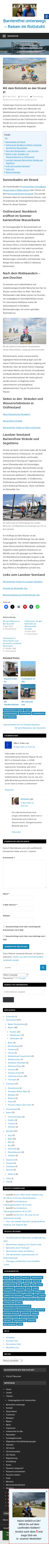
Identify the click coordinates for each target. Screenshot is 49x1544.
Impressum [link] (10, 1428)
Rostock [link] (40, 1310)
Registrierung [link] (11, 1458)
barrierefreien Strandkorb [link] (34, 186)
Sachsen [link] (11, 1069)
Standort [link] (9, 1445)
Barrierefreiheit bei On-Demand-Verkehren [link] (22, 724)
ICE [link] (35, 1295)
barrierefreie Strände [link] (13, 1281)
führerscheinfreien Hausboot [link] (20, 193)
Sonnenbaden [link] (38, 713)
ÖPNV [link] (20, 1324)
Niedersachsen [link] (31, 100)
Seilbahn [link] (11, 1155)
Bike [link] (10, 1142)
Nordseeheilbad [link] (10, 713)
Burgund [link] (11, 1098)
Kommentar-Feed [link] (13, 1344)
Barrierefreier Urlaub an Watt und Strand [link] (21, 427)
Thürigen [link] (31, 1321)
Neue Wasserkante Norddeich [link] (16, 414)
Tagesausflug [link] (19, 1321)
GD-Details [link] (10, 1455)
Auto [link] (10, 1135)
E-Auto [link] (39, 1285)
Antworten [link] (9, 790)
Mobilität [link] (10, 1131)
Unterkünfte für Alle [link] (14, 1431)
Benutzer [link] (9, 1481)
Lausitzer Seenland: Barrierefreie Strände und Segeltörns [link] (24, 161)
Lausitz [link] (28, 710)
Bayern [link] (11, 1027)
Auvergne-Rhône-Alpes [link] (18, 1091)
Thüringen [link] (12, 1079)
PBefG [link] (19, 1303)
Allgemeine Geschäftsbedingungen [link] (21, 1441)
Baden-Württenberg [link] (16, 1024)
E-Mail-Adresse (10, 905)
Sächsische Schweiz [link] (29, 1317)
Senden (8, 1000)
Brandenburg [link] (13, 1046)
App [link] (12, 1277)
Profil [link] (8, 1478)
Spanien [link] (9, 1170)
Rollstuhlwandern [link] (26, 1310)
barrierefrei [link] (37, 1277)
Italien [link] (8, 1112)
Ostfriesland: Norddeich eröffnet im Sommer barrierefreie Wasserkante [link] (24, 146)
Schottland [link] (10, 1166)
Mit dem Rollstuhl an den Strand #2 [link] (30, 728)
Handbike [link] (28, 1295)
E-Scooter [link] (20, 1288)
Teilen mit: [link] (10, 169)
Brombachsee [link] (9, 1285)
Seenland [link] (25, 1313)
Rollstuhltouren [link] (14, 1152)
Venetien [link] (11, 1127)
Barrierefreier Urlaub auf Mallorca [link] (20, 1251)
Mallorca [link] (11, 1174)
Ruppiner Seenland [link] (11, 1313)
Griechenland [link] (11, 1109)
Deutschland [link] (38, 96)
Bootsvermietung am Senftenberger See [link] (21, 595)
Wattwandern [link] (10, 717)
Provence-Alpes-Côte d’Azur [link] (20, 1105)
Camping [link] (26, 1285)
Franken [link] (13, 1032)
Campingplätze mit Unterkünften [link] (22, 1400)
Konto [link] (8, 1465)
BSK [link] (18, 1285)
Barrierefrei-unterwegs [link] (15, 1404)
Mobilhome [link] (19, 1299)
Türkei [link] (8, 1178)
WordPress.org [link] (12, 1347)
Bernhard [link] (24, 96)
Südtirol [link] (11, 1120)
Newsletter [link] (10, 1434)
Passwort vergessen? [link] (15, 1468)
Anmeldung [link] (11, 1461)
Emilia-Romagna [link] (15, 1117)
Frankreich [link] (10, 1084)
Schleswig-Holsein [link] (16, 1076)
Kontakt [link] (9, 1408)
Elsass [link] (10, 1101)
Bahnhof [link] (26, 1277)
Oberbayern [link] (15, 1038)
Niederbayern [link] (15, 1035)
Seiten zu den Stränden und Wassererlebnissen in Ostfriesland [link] (20, 155)
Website (6, 915)
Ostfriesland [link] (25, 713)
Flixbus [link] (29, 1292)
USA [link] (8, 1182)
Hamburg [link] (12, 1049)
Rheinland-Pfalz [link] (14, 1066)
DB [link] (33, 1285)
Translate (22, 978)
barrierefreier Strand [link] (13, 710)
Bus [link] (9, 1145)
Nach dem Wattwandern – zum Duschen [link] (22, 151)
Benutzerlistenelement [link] (15, 1485)
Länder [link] (9, 1392)
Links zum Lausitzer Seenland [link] (18, 166)
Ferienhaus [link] (8, 1292)
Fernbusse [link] (19, 1292)
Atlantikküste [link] (13, 1088)
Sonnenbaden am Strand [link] (15, 142)
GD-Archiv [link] (10, 1448)
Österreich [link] (10, 1160)
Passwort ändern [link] (13, 1475)
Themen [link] (9, 1396)
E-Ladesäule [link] (9, 1288)
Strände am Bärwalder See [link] (15, 588)
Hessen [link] (11, 1053)
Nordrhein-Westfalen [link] (17, 1063)
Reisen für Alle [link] (10, 1310)
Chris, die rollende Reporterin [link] (18, 1221)
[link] (24, 4)
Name (6, 894)
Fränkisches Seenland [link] (13, 1295)
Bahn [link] (10, 1139)
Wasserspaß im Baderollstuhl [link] (16, 190)
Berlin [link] (10, 1043)
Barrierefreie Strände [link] (12, 421)
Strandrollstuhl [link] (11, 1317)
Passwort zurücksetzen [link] (15, 1471)
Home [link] (8, 1389)
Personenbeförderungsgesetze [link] (17, 1306)
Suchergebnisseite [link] (13, 1438)
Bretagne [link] (12, 1095)
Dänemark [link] (10, 1016)
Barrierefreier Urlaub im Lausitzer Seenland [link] (22, 581)
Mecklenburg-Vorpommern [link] (13, 100)
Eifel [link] (28, 1288)
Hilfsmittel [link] (12, 1149)
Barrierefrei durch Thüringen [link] (18, 1248)
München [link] (40, 1299)
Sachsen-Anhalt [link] (14, 1073)
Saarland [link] (10, 1163)
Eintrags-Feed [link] (12, 1341)
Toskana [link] (11, 1123)
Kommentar (9, 857)
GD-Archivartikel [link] (13, 1451)
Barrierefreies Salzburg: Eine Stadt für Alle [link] (23, 1244)
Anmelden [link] (10, 1337)
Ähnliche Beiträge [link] (13, 172)
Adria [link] (6, 1277)
